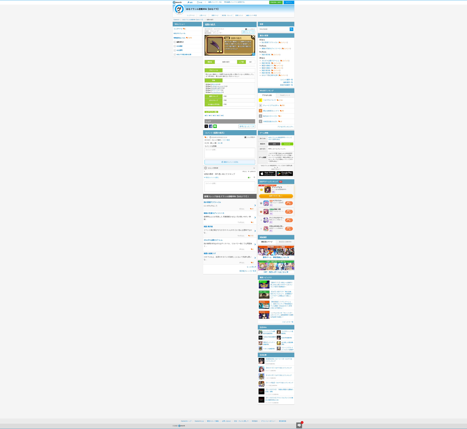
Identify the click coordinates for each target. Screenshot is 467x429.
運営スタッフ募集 (213, 421)
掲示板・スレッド (227, 15)
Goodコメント (285, 95)
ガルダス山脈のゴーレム (275, 61)
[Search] (291, 29)
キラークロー (216, 90)
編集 (191, 2)
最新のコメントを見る (231, 162)
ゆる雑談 (179, 46)
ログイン (289, 2)
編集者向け (180, 42)
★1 (222, 115)
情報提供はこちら (179, 38)
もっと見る (251, 267)
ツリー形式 (226, 140)
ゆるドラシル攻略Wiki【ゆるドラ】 (202, 9)
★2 (218, 115)
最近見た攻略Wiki (285, 242)
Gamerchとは (199, 421)
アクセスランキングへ (285, 127)
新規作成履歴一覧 (286, 85)
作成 (200, 2)
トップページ (191, 15)
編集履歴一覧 (288, 82)
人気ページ (203, 15)
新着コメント (239, 15)
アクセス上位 (267, 95)
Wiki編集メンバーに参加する (234, 2)
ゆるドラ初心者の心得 (184, 54)
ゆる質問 (179, 50)
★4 (210, 115)
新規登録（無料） (276, 2)
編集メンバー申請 (251, 15)
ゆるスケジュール (179, 33)
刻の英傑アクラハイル (275, 42)
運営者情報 (282, 421)
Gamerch (177, 2)
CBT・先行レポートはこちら (275, 272)
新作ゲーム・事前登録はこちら (275, 257)
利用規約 (255, 421)
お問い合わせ (226, 421)
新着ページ (215, 15)
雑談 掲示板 (271, 54)
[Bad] (254, 177)
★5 (206, 115)
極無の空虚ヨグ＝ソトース (276, 48)
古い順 (220, 143)
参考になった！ (248, 32)
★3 (214, 115)
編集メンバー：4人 (215, 2)
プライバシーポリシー (268, 421)
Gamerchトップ (186, 421)
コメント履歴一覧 (286, 80)
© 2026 (175, 426)
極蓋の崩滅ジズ (272, 65)
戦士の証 (215, 84)
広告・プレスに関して (241, 421)
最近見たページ (266, 242)
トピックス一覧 (287, 322)
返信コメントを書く (212, 177)
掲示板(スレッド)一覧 (247, 271)
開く (254, 168)
